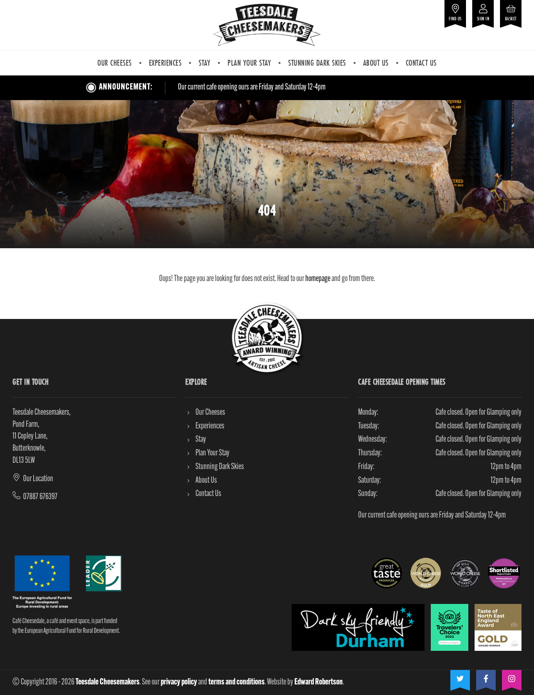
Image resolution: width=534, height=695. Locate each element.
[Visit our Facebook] (486, 677)
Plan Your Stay (249, 62)
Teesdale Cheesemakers (107, 682)
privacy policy (179, 682)
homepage (317, 278)
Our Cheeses (114, 62)
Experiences (165, 62)
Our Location (38, 479)
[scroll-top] (507, 680)
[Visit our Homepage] (267, 25)
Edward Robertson (318, 682)
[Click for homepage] (267, 338)
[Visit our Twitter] (460, 677)
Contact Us (421, 62)
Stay (204, 62)
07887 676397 (40, 497)
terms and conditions (236, 682)
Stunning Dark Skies (317, 62)
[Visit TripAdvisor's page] (449, 627)
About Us (376, 62)
